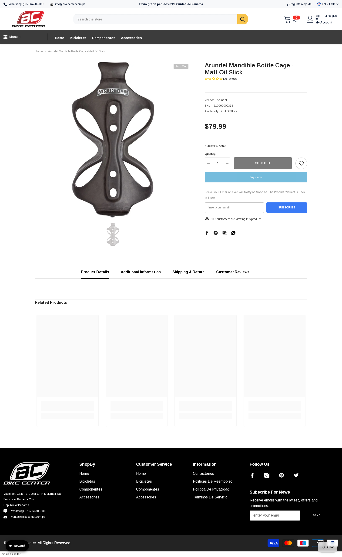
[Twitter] (296, 475)
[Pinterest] (281, 475)
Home (39, 51)
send (317, 515)
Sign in (318, 17)
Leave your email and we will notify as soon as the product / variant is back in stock (255, 195)
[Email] (224, 232)
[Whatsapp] (233, 232)
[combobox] (155, 19)
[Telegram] (216, 232)
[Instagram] (266, 475)
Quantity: (210, 153)
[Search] (160, 19)
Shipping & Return (188, 272)
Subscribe (286, 207)
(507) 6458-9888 (33, 4)
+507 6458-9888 (35, 511)
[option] (113, 140)
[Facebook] (207, 232)
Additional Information (141, 272)
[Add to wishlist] (301, 163)
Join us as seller (10, 554)
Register (333, 15)
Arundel (222, 100)
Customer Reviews (232, 272)
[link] (67, 409)
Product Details (95, 272)
